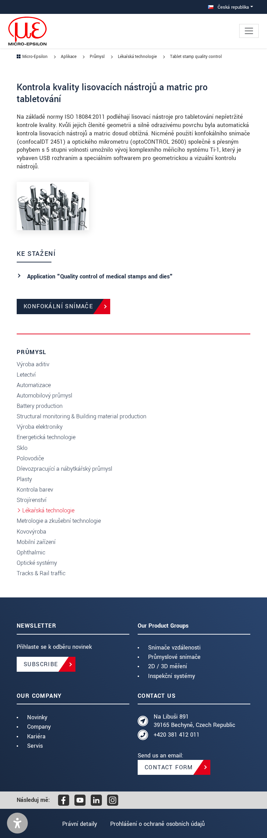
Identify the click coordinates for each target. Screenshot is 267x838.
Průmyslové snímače (174, 657)
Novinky (37, 717)
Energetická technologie (46, 437)
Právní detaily (79, 824)
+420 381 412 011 (177, 735)
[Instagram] (112, 800)
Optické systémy (37, 563)
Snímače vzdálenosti (174, 647)
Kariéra (36, 736)
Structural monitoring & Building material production (81, 416)
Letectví (26, 375)
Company (39, 726)
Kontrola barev (35, 490)
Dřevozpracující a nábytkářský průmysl (64, 469)
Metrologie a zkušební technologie (59, 521)
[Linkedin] (96, 800)
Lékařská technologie (48, 510)
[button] (17, 823)
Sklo (22, 448)
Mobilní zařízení (36, 542)
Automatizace (34, 385)
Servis (35, 745)
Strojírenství (32, 500)
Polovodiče (30, 458)
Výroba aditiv (33, 364)
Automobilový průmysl (44, 396)
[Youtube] (80, 800)
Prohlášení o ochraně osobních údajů (157, 824)
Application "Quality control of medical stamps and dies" (100, 276)
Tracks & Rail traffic (41, 573)
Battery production (40, 406)
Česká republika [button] (232, 7)
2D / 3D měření (167, 666)
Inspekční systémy (171, 676)
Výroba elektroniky (40, 427)
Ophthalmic (31, 552)
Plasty (24, 479)
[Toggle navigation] (249, 31)
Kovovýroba (31, 532)
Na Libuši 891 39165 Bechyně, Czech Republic (194, 721)
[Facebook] (63, 800)
